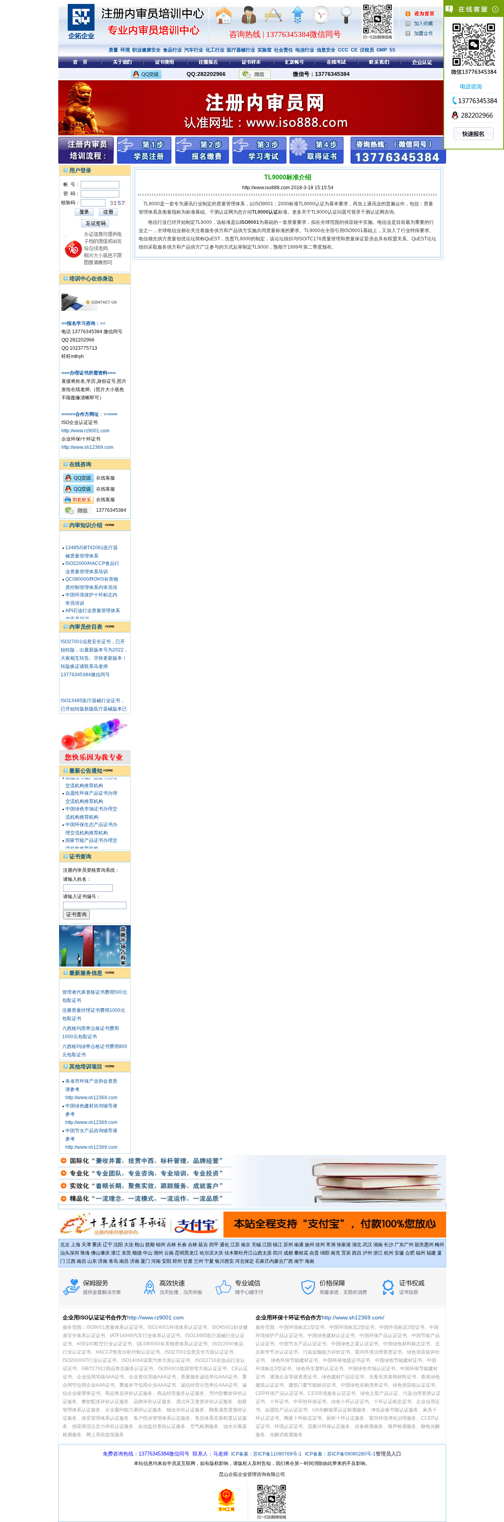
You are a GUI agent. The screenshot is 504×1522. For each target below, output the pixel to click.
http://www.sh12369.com (87, 447)
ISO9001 (263, 204)
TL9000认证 (311, 204)
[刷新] (118, 203)
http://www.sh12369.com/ (353, 1317)
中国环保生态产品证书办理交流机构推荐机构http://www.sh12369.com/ (92, 824)
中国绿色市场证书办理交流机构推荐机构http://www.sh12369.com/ (92, 808)
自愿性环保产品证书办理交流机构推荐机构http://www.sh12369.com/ (92, 792)
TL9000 (151, 204)
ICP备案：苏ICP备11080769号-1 (266, 1454)
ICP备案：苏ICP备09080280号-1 (340, 1454)
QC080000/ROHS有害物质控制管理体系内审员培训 (91, 578)
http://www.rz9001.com (85, 431)
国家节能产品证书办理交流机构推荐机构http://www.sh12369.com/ (92, 839)
